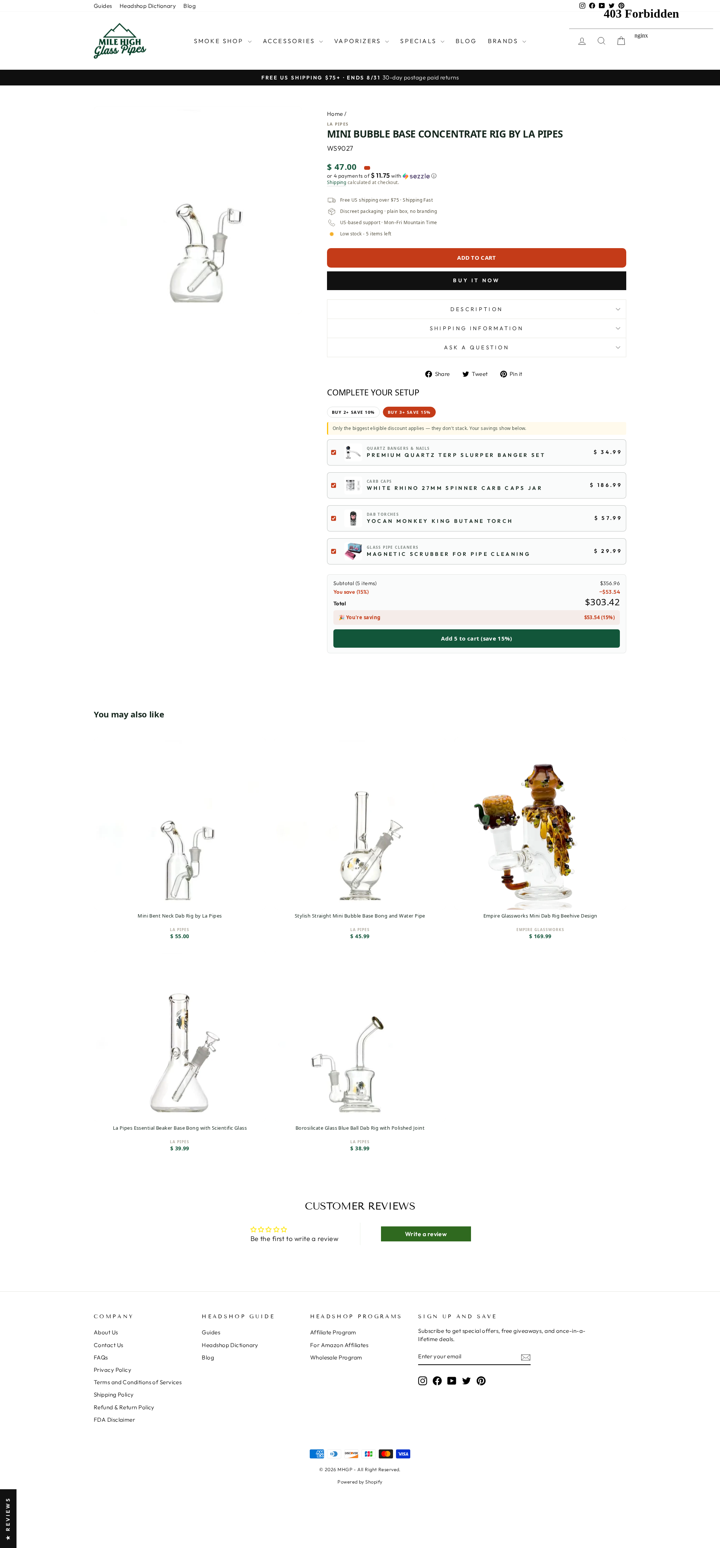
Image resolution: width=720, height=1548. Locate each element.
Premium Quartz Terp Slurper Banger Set (456, 455)
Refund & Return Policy (124, 1407)
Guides (103, 5)
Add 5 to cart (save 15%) (476, 638)
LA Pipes (338, 124)
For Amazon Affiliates (339, 1345)
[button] (476, 176)
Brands (504, 41)
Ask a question (476, 347)
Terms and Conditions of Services (138, 1382)
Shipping (336, 183)
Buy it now (476, 280)
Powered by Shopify (360, 1482)
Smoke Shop (220, 41)
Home (335, 113)
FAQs (101, 1357)
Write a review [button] (426, 1234)
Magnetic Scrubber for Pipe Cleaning (449, 554)
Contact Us (108, 1345)
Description (476, 309)
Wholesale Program (336, 1357)
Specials (419, 41)
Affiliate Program (333, 1332)
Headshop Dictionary (148, 5)
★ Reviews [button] (7, 1518)
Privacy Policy (112, 1369)
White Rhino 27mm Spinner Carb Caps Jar (455, 488)
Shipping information (477, 328)
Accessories (290, 41)
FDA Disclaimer (114, 1419)
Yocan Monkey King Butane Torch (440, 521)
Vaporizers (358, 41)
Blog (189, 5)
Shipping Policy (114, 1394)
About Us (106, 1332)
